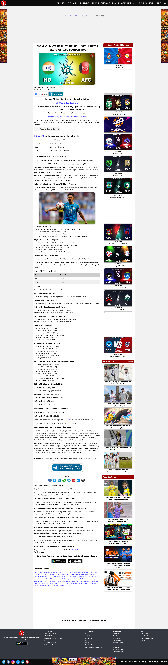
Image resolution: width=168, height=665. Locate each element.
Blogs (135, 3)
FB (50, 480)
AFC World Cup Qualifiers (67, 103)
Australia (87, 636)
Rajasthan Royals (90, 645)
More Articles (129, 476)
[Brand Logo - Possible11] (21, 635)
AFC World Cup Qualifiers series (77, 576)
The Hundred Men (49, 645)
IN (23, 662)
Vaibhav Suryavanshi (119, 649)
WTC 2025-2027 (48, 636)
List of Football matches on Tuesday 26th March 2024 (52, 585)
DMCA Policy (144, 633)
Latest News (126, 3)
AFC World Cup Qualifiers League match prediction (75, 574)
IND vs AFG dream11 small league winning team (59, 581)
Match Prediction (146, 3)
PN (74, 480)
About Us (163, 662)
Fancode (69, 420)
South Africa (88, 638)
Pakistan (87, 642)
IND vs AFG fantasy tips (49, 574)
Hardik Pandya (117, 640)
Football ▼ (105, 3)
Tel (4, 662)
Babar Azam (116, 638)
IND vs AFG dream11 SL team (85, 581)
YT (28, 662)
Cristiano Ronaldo (118, 651)
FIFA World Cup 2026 (50, 642)
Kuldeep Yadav (117, 645)
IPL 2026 (46, 640)
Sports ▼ (115, 3)
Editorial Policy (140, 662)
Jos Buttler (116, 647)
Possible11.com (77, 550)
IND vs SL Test (66, 3)
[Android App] (21, 645)
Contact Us (153, 662)
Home (57, 3)
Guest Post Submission (147, 636)
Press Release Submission (148, 638)
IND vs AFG (39, 136)
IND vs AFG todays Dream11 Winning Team (65, 583)
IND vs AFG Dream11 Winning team (61, 579)
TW (55, 480)
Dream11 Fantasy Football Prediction (82, 16)
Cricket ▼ (95, 3)
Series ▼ (86, 3)
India (86, 633)
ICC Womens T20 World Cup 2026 (53, 638)
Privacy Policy (127, 662)
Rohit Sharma (117, 636)
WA (64, 480)
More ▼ (158, 3)
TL (69, 480)
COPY (83, 480)
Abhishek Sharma (118, 642)
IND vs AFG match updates (89, 583)
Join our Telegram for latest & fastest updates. (67, 116)
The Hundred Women (50, 633)
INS (13, 662)
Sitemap (143, 640)
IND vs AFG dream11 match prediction (72, 572)
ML (79, 480)
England (87, 640)
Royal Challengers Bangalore (93, 647)
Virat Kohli (116, 633)
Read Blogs (130, 361)
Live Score (77, 3)
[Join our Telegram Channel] (67, 468)
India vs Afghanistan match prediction (46, 572)
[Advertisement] (84, 10)
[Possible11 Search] (165, 3)
